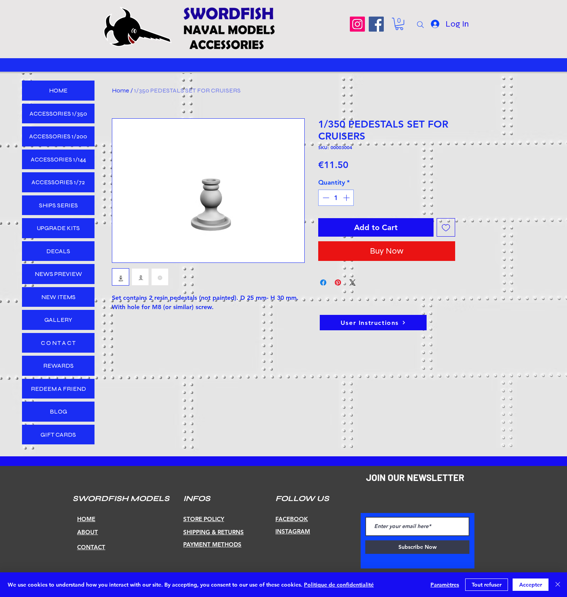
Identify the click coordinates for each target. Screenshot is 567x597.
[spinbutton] (336, 197)
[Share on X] (352, 282)
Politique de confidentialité (339, 584)
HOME (58, 90)
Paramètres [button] (444, 584)
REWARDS (58, 365)
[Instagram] (357, 24)
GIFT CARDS (58, 434)
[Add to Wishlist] (446, 227)
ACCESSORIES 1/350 (58, 113)
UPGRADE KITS (58, 228)
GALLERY (58, 319)
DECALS (58, 251)
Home (120, 90)
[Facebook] (376, 24)
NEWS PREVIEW (58, 273)
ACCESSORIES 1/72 (58, 182)
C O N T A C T (58, 342)
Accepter (530, 584)
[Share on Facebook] (323, 282)
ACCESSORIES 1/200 (58, 136)
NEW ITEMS (58, 297)
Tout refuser (486, 584)
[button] (399, 24)
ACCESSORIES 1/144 (58, 159)
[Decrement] (325, 197)
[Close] (557, 585)
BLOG (58, 411)
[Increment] (347, 197)
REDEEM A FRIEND (58, 388)
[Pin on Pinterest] (338, 282)
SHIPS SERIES (58, 205)
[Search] (420, 25)
